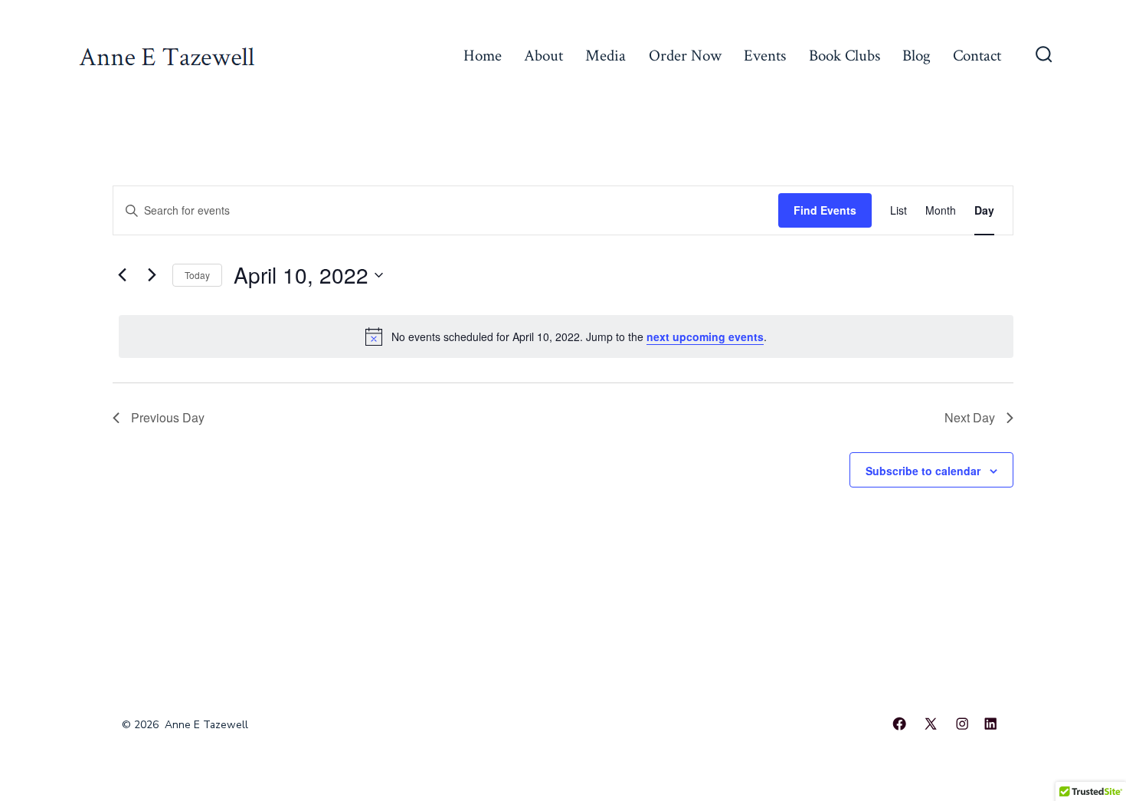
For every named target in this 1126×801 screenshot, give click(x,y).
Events (765, 55)
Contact (977, 55)
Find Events (825, 210)
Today (197, 274)
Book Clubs (844, 55)
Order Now (685, 55)
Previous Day (168, 417)
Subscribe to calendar (923, 470)
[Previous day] (122, 275)
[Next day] (151, 275)
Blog (916, 55)
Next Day (969, 417)
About (543, 55)
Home (482, 55)
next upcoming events (705, 336)
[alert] (566, 336)
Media (605, 55)
